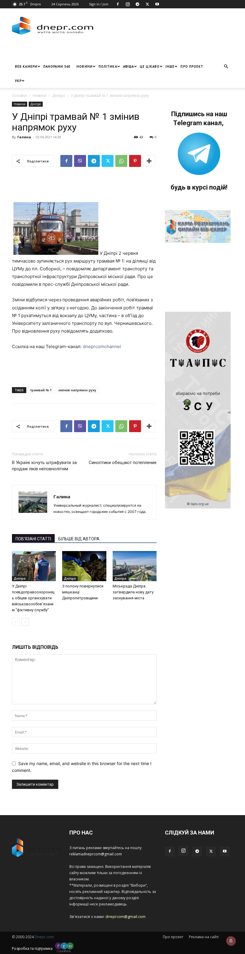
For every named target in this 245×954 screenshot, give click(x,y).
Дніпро (58, 95)
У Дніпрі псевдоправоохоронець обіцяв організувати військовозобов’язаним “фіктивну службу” (33, 598)
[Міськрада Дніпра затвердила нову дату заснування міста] (135, 566)
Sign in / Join (98, 4)
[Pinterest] (135, 161)
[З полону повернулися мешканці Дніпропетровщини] (84, 566)
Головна (19, 95)
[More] (149, 161)
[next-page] (25, 622)
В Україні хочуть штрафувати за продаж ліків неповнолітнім (44, 465)
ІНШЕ (170, 66)
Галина (24, 137)
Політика (108, 66)
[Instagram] (127, 4)
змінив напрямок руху (77, 390)
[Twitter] (147, 4)
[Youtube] (157, 4)
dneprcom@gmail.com (125, 916)
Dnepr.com (44, 936)
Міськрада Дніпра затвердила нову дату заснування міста (133, 592)
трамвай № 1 (41, 390)
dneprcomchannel (102, 346)
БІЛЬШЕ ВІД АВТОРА (78, 538)
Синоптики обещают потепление (123, 462)
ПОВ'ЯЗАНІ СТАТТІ (33, 538)
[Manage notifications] (231, 941)
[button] (226, 66)
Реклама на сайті (204, 936)
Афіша (128, 66)
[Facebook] (117, 4)
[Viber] (80, 161)
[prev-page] (15, 622)
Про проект (191, 66)
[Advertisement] (82, 50)
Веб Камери (26, 66)
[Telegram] (137, 4)
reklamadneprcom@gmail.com (95, 854)
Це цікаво (150, 66)
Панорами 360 (57, 66)
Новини (84, 66)
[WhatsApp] (121, 161)
